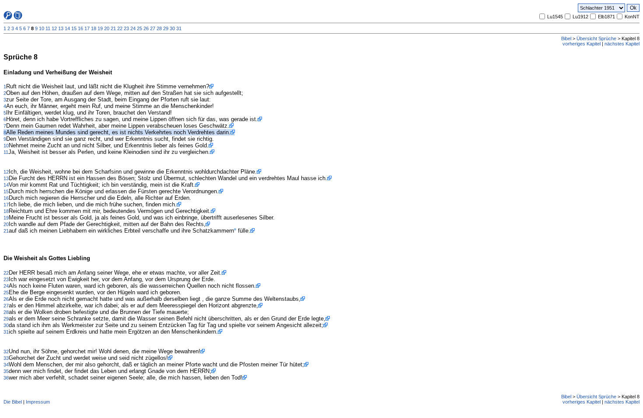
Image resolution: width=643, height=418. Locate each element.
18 (93, 28)
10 (41, 28)
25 (139, 28)
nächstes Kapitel (622, 43)
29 (165, 28)
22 (119, 28)
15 (74, 28)
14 (67, 28)
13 (60, 28)
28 (159, 28)
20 (106, 28)
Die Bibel (12, 401)
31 (179, 28)
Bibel (566, 38)
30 (172, 28)
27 (152, 28)
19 (100, 28)
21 (113, 28)
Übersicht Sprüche (596, 38)
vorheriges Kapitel (582, 43)
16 (80, 28)
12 (54, 28)
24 (133, 28)
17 (87, 28)
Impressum (38, 401)
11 (47, 28)
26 (146, 28)
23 (126, 28)
